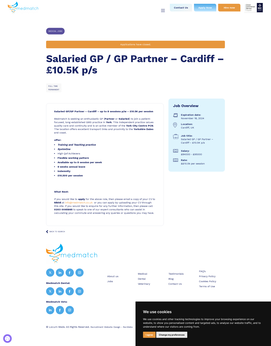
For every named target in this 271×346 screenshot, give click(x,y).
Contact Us (181, 7)
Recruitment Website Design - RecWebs (111, 327)
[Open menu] (163, 10)
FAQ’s (202, 271)
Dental (110, 5)
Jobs (83, 5)
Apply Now (205, 7)
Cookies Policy (207, 281)
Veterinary (125, 5)
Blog (159, 5)
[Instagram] (79, 272)
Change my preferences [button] (172, 334)
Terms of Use (207, 286)
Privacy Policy (207, 276)
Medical (96, 5)
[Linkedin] (60, 272)
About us (69, 5)
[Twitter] (50, 272)
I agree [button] (149, 334)
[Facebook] (70, 272)
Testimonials (144, 5)
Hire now (229, 7)
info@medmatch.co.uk (79, 202)
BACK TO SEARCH (57, 232)
